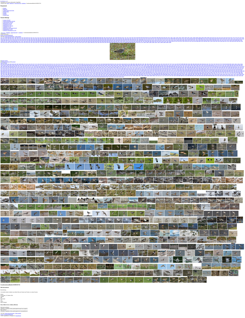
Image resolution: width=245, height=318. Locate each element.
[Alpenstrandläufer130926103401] (151, 83)
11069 (183, 69)
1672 (38, 37)
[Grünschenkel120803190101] (48, 149)
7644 (102, 75)
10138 (76, 66)
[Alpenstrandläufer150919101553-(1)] (13, 90)
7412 (165, 41)
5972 (73, 76)
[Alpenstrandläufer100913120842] (31, 83)
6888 (93, 37)
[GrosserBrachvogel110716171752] (101, 143)
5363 (234, 69)
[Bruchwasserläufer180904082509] (216, 109)
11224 (127, 41)
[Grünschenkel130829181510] (55, 149)
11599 (23, 65)
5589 (151, 67)
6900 (75, 41)
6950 (201, 64)
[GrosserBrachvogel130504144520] (179, 143)
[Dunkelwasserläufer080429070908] (169, 116)
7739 (46, 67)
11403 (110, 66)
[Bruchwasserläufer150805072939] (22, 109)
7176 (65, 75)
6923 (91, 68)
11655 (32, 67)
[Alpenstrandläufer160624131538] (22, 90)
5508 (230, 41)
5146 (149, 38)
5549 (48, 65)
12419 (2, 65)
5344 (136, 68)
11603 (96, 74)
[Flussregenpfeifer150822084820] (83, 123)
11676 (160, 41)
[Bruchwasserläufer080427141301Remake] (197, 103)
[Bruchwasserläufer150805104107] (74, 109)
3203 (119, 71)
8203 (211, 69)
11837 (49, 71)
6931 (76, 40)
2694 (108, 42)
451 (61, 65)
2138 (229, 68)
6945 (103, 40)
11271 (4, 75)
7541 (55, 71)
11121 (150, 40)
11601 (151, 73)
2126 (238, 68)
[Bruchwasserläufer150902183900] (171, 109)
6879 (178, 64)
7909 (172, 38)
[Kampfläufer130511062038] (113, 156)
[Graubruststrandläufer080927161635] (130, 136)
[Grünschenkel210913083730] (212, 149)
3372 (14, 75)
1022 (61, 37)
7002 (186, 66)
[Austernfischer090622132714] (165, 90)
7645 (106, 75)
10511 (153, 72)
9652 (72, 66)
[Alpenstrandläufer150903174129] (230, 83)
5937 (200, 74)
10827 (117, 65)
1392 (13, 38)
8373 (207, 69)
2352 (45, 73)
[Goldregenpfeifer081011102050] (129, 129)
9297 (44, 66)
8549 (104, 64)
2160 (163, 69)
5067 (102, 74)
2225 (225, 69)
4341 (203, 73)
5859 (138, 73)
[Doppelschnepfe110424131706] (132, 116)
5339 (34, 41)
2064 (79, 67)
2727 (34, 64)
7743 (69, 67)
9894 (158, 37)
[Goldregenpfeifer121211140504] (199, 129)
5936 (142, 73)
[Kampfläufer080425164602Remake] (5, 156)
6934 (54, 73)
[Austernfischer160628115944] (136, 96)
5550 (52, 65)
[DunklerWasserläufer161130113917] (207, 116)
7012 (96, 69)
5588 (146, 67)
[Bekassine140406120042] (57, 103)
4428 (6, 37)
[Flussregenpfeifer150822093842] (118, 123)
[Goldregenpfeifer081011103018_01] (138, 129)
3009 (192, 67)
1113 (64, 76)
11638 (94, 73)
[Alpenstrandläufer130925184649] (143, 83)
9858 (140, 40)
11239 (186, 72)
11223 (172, 40)
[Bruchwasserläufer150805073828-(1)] (31, 109)
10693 (151, 75)
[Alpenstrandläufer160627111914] (31, 90)
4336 (180, 73)
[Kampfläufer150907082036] (139, 156)
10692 (145, 75)
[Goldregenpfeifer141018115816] (5, 136)
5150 (167, 38)
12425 (208, 72)
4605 (11, 64)
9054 (205, 74)
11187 (234, 75)
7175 (60, 75)
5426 (24, 72)
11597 (19, 41)
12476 (66, 42)
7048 (135, 37)
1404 (59, 38)
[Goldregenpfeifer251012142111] (60, 136)
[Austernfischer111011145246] (200, 90)
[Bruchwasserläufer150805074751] (48, 109)
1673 (43, 37)
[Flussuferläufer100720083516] (236, 123)
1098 (241, 71)
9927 (167, 37)
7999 (111, 75)
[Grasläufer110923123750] (105, 136)
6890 (98, 37)
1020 (52, 37)
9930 (197, 71)
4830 (158, 69)
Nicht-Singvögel (17, 3)
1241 (64, 69)
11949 (183, 40)
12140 (16, 76)
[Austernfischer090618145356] (156, 90)
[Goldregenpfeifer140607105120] (230, 129)
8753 (241, 66)
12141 (28, 76)
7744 (74, 67)
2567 (135, 38)
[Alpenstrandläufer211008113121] (118, 90)
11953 (205, 40)
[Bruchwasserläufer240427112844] (74, 116)
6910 (135, 74)
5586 (42, 67)
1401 (50, 38)
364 (13, 40)
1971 (131, 66)
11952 (199, 40)
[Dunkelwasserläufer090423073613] (188, 116)
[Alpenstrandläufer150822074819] (177, 83)
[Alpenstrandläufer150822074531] (168, 83)
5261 (33, 75)
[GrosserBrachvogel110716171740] (83, 143)
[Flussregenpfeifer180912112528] (164, 123)
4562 (132, 41)
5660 (157, 73)
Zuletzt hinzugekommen (9, 36)
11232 (183, 65)
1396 (31, 38)
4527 (4, 41)
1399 (41, 38)
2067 (92, 67)
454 (72, 65)
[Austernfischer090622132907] (183, 90)
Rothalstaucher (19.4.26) (8, 25)
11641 (110, 73)
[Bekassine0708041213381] (212, 96)
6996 (158, 66)
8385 (24, 74)
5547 (38, 65)
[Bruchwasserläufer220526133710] (15, 116)
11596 (241, 40)
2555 (238, 37)
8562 (11, 71)
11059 (194, 68)
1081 (54, 68)
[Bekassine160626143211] (109, 103)
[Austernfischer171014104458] (173, 96)
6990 (87, 65)
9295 (96, 38)
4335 (175, 73)
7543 (68, 71)
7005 (73, 69)
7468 (228, 65)
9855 (126, 40)
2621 (216, 40)
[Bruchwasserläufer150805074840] (57, 109)
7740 (56, 67)
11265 (226, 74)
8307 (207, 41)
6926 (107, 37)
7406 (137, 41)
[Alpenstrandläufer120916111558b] (83, 83)
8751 (236, 66)
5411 (131, 68)
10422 (121, 41)
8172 (219, 65)
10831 (42, 72)
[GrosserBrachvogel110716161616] (57, 143)
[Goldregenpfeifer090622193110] (164, 129)
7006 (68, 69)
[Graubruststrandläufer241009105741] (230, 136)
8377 (96, 71)
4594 (15, 42)
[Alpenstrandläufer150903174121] (221, 83)
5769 (2, 76)
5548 (43, 65)
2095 (215, 67)
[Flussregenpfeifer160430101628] (144, 123)
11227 (76, 72)
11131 (77, 73)
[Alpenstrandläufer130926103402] (160, 83)
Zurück (6, 60)
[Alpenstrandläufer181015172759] (78, 90)
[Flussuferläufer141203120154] (32, 129)
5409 (122, 68)
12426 (149, 74)
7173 (230, 73)
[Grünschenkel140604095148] (81, 149)
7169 (212, 73)
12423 (197, 72)
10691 (139, 75)
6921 (82, 68)
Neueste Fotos (6, 15)
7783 (73, 71)
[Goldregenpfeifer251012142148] (70, 136)
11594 (243, 38)
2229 (160, 71)
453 (68, 65)
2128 (8, 69)
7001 (181, 66)
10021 (11, 76)
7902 (51, 75)
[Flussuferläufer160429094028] (93, 129)
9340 (183, 71)
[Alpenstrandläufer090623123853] (22, 83)
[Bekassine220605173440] (187, 103)
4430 (211, 37)
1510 (84, 64)
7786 (223, 72)
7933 (214, 64)
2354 (50, 73)
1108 (38, 76)
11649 (121, 69)
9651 (67, 66)
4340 (198, 73)
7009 (86, 69)
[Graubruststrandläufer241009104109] (191, 136)
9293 (91, 38)
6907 (126, 74)
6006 (121, 74)
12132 (91, 74)
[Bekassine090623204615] (221, 96)
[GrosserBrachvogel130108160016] (153, 143)
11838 (44, 71)
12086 (150, 42)
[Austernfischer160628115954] (144, 96)
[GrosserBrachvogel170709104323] (232, 143)
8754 (6, 67)
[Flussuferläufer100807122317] (14, 129)
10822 (177, 37)
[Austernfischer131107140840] (66, 96)
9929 (192, 71)
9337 (29, 71)
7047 (125, 37)
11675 (225, 40)
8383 (15, 74)
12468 (114, 67)
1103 (19, 72)
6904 (93, 41)
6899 (70, 41)
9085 (112, 41)
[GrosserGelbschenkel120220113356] (33, 149)
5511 (121, 42)
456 (79, 65)
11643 (121, 73)
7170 (217, 73)
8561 (6, 71)
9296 (100, 38)
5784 (144, 66)
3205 (128, 71)
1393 (18, 38)
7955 (78, 71)
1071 (8, 68)
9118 (24, 71)
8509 (144, 37)
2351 (36, 73)
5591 (160, 67)
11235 (164, 72)
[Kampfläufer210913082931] (183, 156)
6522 (193, 41)
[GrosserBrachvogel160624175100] (223, 143)
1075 (27, 68)
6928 (62, 40)
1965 (232, 65)
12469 (108, 67)
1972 (135, 66)
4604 (6, 64)
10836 (183, 37)
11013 (237, 38)
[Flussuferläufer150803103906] (76, 129)
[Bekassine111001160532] (236, 96)
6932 (80, 40)
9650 (63, 66)
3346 (18, 73)
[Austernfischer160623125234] (118, 96)
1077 (36, 68)
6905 (98, 41)
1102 (15, 72)
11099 (156, 65)
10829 (134, 65)
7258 (156, 75)
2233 (236, 71)
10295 (180, 74)
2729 (43, 64)
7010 (91, 69)
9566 (53, 66)
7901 (37, 75)
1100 (6, 72)
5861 (191, 74)
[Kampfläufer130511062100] (122, 156)
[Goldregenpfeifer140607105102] (221, 129)
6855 (53, 40)
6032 (129, 72)
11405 (188, 65)
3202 (114, 71)
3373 (19, 75)
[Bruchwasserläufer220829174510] (44, 116)
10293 (169, 74)
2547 (29, 37)
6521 (188, 41)
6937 (105, 76)
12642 (9, 41)
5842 (198, 69)
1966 (237, 65)
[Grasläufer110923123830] (113, 136)
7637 (69, 75)
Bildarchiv (12, 3)
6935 (96, 76)
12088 (161, 42)
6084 (57, 42)
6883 (196, 64)
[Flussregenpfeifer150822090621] (101, 123)
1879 (75, 64)
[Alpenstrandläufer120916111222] (74, 83)
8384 (20, 74)
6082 (47, 42)
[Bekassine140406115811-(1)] (39, 103)
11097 (145, 65)
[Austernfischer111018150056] (235, 90)
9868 (155, 74)
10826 (111, 65)
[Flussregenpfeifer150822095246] (136, 123)
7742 (65, 67)
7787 (228, 72)
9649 (58, 66)
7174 (235, 73)
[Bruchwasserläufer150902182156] (136, 109)
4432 (215, 37)
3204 (123, 71)
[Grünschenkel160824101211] (185, 149)
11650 (132, 69)
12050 (148, 69)
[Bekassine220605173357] (168, 103)
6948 (117, 40)
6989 (83, 65)
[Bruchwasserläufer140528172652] (5, 109)
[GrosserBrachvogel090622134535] (22, 143)
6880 (182, 64)
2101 (243, 67)
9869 (164, 74)
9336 (125, 75)
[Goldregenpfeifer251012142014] (40, 136)
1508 (80, 64)
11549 (143, 72)
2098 (229, 67)
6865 (57, 40)
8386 (29, 74)
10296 (186, 74)
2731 (52, 64)
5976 (91, 76)
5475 (2, 37)
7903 (56, 75)
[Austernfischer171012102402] (154, 96)
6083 (52, 42)
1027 (75, 37)
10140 (88, 66)
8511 (68, 38)
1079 (45, 68)
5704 (33, 76)
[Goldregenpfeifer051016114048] (112, 129)
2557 (4, 38)
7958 (91, 71)
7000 (177, 66)
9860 (199, 38)
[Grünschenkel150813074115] (107, 149)
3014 (211, 67)
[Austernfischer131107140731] (57, 96)
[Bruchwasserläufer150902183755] (162, 109)
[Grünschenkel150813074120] (125, 149)
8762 (64, 73)
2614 (9, 40)
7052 (110, 76)
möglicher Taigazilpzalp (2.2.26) (9, 30)
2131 (22, 69)
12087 (156, 42)
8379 (111, 72)
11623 (211, 41)
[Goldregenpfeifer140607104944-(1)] (208, 129)
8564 (20, 71)
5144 (140, 38)
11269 (243, 74)
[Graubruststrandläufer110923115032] (155, 136)
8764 (73, 73)
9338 (34, 71)
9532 (127, 64)
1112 (60, 76)
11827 (207, 71)
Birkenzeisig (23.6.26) (7, 23)
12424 (203, 72)
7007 (77, 69)
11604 (106, 74)
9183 (225, 75)
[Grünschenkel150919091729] (160, 149)
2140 (4, 69)
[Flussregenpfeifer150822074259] (39, 123)
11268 (237, 74)
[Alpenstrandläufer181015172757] (68, 90)
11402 (104, 66)
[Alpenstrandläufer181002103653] (59, 90)
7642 (92, 75)
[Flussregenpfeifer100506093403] (226, 116)
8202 (202, 69)
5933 (205, 65)
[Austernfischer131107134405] (31, 96)
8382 (149, 72)
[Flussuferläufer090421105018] (192, 123)
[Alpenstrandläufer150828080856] (203, 83)
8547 (195, 38)
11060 (199, 68)
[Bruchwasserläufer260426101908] (123, 116)
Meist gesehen (18, 36)
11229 (101, 68)
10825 (106, 65)
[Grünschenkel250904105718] (222, 149)
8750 (232, 66)
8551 (113, 64)
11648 (127, 69)
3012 (206, 67)
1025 (66, 37)
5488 (4, 40)
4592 (2, 42)
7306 (15, 37)
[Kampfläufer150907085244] (157, 156)
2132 (27, 69)
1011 (70, 37)
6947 (112, 40)
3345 (13, 73)
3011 (202, 67)
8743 (200, 66)
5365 (29, 72)
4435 (229, 37)
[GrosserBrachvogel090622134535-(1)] (31, 143)
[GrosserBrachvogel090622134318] (5, 143)
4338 (189, 73)
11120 (145, 40)
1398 (36, 38)
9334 (120, 75)
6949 (122, 40)
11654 (26, 67)
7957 (87, 71)
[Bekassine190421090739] (148, 103)
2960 (51, 67)
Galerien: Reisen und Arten (8, 10)
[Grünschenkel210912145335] (202, 149)
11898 (43, 74)
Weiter (2, 63)
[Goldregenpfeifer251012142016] (50, 136)
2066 (88, 67)
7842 (184, 41)
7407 (141, 41)
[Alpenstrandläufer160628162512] (39, 90)
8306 (107, 41)
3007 (183, 67)
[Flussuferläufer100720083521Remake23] (5, 129)
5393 (25, 40)
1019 (47, 37)
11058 (188, 68)
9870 (160, 74)
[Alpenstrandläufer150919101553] (5, 90)
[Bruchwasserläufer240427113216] (103, 116)
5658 (237, 72)
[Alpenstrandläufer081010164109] (5, 83)
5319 (64, 38)
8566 (38, 72)
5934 (193, 69)
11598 (13, 65)
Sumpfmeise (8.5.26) (7, 24)
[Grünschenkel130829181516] (64, 149)
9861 (116, 41)
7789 (27, 73)
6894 (48, 41)
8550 (109, 64)
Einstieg (4, 8)
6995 (154, 66)
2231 (169, 71)
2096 (220, 67)
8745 (209, 66)
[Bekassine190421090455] (129, 103)
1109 (42, 76)
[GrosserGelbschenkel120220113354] (24, 149)
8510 (148, 37)
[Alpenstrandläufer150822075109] (186, 83)
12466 (97, 67)
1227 (220, 40)
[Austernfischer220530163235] (193, 96)
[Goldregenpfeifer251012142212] (79, 136)
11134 (144, 74)
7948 (167, 69)
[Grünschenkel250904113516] (231, 149)
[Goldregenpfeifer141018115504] (238, 129)
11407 (199, 65)
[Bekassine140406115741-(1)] (31, 103)
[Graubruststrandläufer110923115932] (172, 136)
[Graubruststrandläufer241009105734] (220, 136)
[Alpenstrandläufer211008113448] (147, 90)
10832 (48, 72)
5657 (110, 71)
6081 (43, 42)
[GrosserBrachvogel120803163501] (136, 143)
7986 (239, 73)
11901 (59, 74)
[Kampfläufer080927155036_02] (60, 156)
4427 (11, 37)
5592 (165, 67)
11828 (213, 71)
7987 (2, 74)
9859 (228, 64)
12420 (7, 65)
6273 (174, 41)
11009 (110, 38)
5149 (163, 38)
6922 (86, 68)
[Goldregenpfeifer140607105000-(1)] (214, 129)
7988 (6, 74)
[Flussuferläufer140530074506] (23, 129)
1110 (51, 76)
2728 (38, 64)
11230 (107, 68)
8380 (134, 72)
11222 (166, 40)
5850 (221, 41)
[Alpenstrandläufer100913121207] (39, 83)
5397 (168, 64)
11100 (162, 65)
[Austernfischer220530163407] (203, 96)
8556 (163, 68)
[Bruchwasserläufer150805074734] (39, 109)
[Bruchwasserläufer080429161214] (207, 103)
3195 (221, 69)
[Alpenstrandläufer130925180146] (101, 83)
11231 (112, 68)
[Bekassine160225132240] (92, 103)
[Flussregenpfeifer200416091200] (173, 123)
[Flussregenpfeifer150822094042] (127, 123)
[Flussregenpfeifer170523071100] (154, 123)
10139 (82, 66)
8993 (34, 74)
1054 (155, 64)
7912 (185, 38)
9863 (132, 64)
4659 (210, 65)
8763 (68, 73)
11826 (202, 71)
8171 (214, 65)
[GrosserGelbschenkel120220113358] (42, 149)
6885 (89, 37)
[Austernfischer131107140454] (48, 96)
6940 (116, 37)
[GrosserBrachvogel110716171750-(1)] (92, 143)
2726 (29, 64)
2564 (130, 38)
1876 (66, 64)
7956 (82, 71)
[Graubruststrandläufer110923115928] (163, 136)
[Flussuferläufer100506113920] (210, 123)
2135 (41, 69)
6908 (130, 74)
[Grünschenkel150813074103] (99, 149)
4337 (184, 73)
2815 (57, 65)
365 (17, 40)
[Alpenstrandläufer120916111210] (66, 83)
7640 (83, 75)
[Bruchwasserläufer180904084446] (226, 109)
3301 (120, 72)
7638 (74, 75)
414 (88, 64)
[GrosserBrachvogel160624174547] (197, 143)
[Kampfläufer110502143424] (86, 156)
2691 (94, 42)
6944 (99, 40)
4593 (6, 42)
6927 (112, 37)
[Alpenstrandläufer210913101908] (88, 90)
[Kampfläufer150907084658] (148, 156)
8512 (73, 38)
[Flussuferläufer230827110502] (102, 129)
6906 (103, 41)
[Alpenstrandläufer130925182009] (127, 83)
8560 (2, 71)
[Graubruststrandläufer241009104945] (201, 136)
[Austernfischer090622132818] (174, 90)
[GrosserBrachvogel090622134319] (13, 143)
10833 (54, 72)
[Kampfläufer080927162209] (78, 156)
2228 (156, 71)
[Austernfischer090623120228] (191, 90)
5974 (82, 76)
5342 (173, 64)
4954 (218, 71)
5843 (115, 72)
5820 (188, 69)
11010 (116, 38)
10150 (221, 38)
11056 (177, 68)
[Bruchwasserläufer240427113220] (113, 116)
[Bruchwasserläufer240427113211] (94, 116)
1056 (164, 64)
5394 (24, 42)
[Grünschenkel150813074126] (134, 149)
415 (92, 64)
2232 (174, 71)
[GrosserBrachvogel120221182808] (118, 143)
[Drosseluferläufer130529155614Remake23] (150, 116)
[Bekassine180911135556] (119, 103)
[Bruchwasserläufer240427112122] (64, 116)
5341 (38, 42)
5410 (127, 68)
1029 (79, 37)
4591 (240, 41)
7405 (29, 41)
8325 (35, 66)
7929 (202, 41)
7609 (81, 74)
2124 (219, 68)
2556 (243, 37)
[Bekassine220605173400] (178, 103)
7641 (88, 75)
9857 (135, 40)
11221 (161, 40)
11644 (127, 73)
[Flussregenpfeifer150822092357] (109, 123)
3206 (133, 71)
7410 (155, 41)
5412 (140, 68)
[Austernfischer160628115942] (127, 96)
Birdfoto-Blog (6, 11)
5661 (161, 73)
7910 (176, 38)
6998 (167, 66)
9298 (49, 66)
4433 (220, 37)
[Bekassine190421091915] (158, 103)
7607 (4, 73)
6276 (26, 66)
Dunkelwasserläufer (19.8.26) (9, 21)
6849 (197, 41)
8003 (202, 75)
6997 (163, 66)
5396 (34, 42)
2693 (103, 42)
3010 (197, 67)
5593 (169, 67)
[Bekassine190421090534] (138, 103)
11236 (170, 72)
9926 (162, 37)
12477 (71, 42)
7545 (232, 71)
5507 (226, 41)
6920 (77, 68)
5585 (37, 67)
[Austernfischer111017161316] (226, 90)
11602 (85, 74)
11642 (116, 73)
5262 (42, 75)
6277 (30, 66)
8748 (223, 66)
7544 (64, 71)
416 (95, 64)
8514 (82, 38)
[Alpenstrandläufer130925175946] (92, 83)
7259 (170, 75)
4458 (126, 38)
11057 (183, 68)
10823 (233, 64)
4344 (24, 75)
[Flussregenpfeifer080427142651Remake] (217, 116)
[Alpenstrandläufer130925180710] (118, 83)
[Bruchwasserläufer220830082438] (54, 116)
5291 (17, 66)
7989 (11, 74)
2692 (98, 42)
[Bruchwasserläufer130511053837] (233, 103)
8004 (207, 75)
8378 (106, 72)
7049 (130, 37)
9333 (115, 75)
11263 (210, 74)
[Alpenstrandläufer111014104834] (48, 83)
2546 (24, 37)
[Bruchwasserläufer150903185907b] (188, 109)
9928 (188, 71)
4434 (224, 37)
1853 (20, 42)
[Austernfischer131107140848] (74, 96)
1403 (54, 38)
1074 (22, 68)
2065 (83, 67)
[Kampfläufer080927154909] (51, 156)
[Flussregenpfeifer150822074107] (31, 123)
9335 (129, 75)
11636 (83, 73)
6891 (102, 37)
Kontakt (4, 12)
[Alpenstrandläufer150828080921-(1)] (212, 83)
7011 (100, 69)
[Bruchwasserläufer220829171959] (35, 116)
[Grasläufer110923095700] (97, 136)
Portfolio (5, 14)
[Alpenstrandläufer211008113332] (137, 90)
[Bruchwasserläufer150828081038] (83, 109)
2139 (233, 68)
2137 (50, 69)
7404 (25, 41)
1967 (242, 65)
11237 (175, 72)
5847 (121, 38)
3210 (146, 71)
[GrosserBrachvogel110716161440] (39, 143)
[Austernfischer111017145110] (209, 90)
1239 (54, 69)
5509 (235, 41)
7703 (234, 37)
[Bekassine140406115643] (5, 103)
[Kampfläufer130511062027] (104, 156)
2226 (230, 69)
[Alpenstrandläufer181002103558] (49, 90)
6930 (71, 40)
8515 (86, 38)
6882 (191, 64)
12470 (119, 67)
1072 (13, 68)
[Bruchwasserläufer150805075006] (66, 109)
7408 (146, 41)
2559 (8, 38)
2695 (112, 42)
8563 (15, 71)
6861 (30, 40)
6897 (61, 41)
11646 (105, 69)
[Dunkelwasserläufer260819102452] (197, 116)
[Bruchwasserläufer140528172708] (13, 109)
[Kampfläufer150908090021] (165, 156)
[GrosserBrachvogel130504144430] (162, 143)
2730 (47, 64)
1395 (27, 38)
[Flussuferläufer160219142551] (84, 129)
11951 (194, 40)
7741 (60, 67)
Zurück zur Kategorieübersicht (7, 35)
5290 (11, 42)
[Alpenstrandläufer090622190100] (13, 83)
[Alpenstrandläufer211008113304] (127, 90)
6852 (34, 40)
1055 (159, 64)
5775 (140, 66)
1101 (11, 72)
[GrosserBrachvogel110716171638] (66, 143)
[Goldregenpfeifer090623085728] (173, 129)
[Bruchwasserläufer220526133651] (5, 116)
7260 (175, 75)
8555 (159, 68)
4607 (15, 64)
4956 (227, 71)
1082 (59, 68)
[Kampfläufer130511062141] (130, 156)
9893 (153, 37)
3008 (188, 67)
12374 (65, 74)
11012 (232, 38)
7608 (8, 73)
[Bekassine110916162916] (230, 96)
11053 (93, 66)
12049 (142, 69)
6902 (84, 41)
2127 (242, 68)
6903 (89, 41)
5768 (196, 74)
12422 (87, 72)
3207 (137, 71)
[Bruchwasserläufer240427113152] (84, 116)
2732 (57, 64)
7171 (221, 73)
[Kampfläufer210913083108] (193, 156)
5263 (46, 75)
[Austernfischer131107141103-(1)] (92, 96)
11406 (194, 65)
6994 (149, 66)
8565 (33, 72)
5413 (145, 68)
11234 (159, 72)
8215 (166, 73)
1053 (100, 64)
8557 (168, 68)
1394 (22, 38)
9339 (179, 71)
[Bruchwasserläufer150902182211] (144, 109)
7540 (216, 69)
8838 (14, 41)
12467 (103, 67)
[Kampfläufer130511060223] (93, 156)
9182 (221, 75)
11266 (221, 74)
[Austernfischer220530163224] (183, 96)
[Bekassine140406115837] (48, 103)
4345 (28, 75)
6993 (101, 65)
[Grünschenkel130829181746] (72, 149)
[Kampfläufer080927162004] (69, 156)
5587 (142, 67)
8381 (138, 72)
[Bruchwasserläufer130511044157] (224, 103)
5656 (105, 71)
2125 (224, 68)
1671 (34, 37)
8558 (173, 68)
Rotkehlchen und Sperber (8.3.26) (10, 28)
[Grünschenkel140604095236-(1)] (90, 149)
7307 (20, 37)
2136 (45, 69)
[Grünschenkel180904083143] (192, 149)
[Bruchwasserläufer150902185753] (179, 109)
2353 (41, 73)
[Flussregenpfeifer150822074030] (22, 123)
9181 (216, 75)
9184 (230, 75)
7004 (195, 66)
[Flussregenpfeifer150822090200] (92, 123)
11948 (177, 40)
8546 (190, 38)
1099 (2, 72)
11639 (99, 73)
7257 (161, 75)
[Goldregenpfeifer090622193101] (155, 129)
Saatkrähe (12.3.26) (7, 27)
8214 (97, 72)
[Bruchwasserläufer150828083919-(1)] (109, 109)
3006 (179, 67)
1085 (73, 68)
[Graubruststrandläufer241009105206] (211, 136)
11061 (205, 68)
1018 (47, 76)
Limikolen (24, 3)
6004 (125, 72)
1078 (41, 68)
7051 (210, 64)
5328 (21, 40)
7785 (218, 72)
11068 (177, 69)
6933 (85, 40)
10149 (215, 38)
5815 (217, 41)
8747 (218, 66)
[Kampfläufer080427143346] (33, 156)
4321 (102, 72)
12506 (22, 76)
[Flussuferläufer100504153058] (201, 123)
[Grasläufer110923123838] (121, 136)
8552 (118, 64)
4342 (207, 73)
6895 (52, 41)
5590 (156, 67)
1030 (84, 37)
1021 (57, 37)
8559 (239, 69)
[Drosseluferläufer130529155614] (141, 116)
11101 (167, 65)
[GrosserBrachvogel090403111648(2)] (239, 136)
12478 (77, 42)
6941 (121, 37)
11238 (181, 72)
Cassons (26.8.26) (6, 20)
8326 (40, 66)
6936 (101, 76)
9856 (131, 40)
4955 (223, 71)
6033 (116, 74)
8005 (211, 75)
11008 (105, 38)
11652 (15, 67)
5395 (29, 42)
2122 (210, 68)
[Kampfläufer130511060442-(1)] (98, 156)
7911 (181, 38)
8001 (193, 75)
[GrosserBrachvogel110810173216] (109, 143)
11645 (132, 73)
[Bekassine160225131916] (66, 103)
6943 (94, 40)
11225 (65, 72)
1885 (150, 64)
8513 (77, 38)
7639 (79, 75)
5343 (118, 68)
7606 (241, 72)
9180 (122, 64)
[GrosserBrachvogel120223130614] (127, 143)
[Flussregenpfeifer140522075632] (5, 123)
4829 (153, 69)
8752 (2, 67)
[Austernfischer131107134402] (22, 96)
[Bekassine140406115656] (13, 103)
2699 (131, 42)
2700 (135, 42)
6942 (89, 40)
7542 (59, 71)
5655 (101, 71)
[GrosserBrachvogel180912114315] (15, 149)
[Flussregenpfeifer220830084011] (183, 123)
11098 (151, 65)
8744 (204, 66)
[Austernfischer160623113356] (109, 96)
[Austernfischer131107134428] (39, 96)
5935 (232, 72)
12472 (131, 67)
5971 (69, 76)
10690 (134, 75)
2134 (36, 69)
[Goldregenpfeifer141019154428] (22, 136)
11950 (188, 40)
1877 (70, 64)
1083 (64, 68)
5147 (153, 38)
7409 (150, 41)
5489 (236, 40)
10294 (174, 74)
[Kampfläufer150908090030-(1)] (174, 156)
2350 (31, 73)
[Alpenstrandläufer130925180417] (109, 83)
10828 (123, 65)
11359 (99, 66)
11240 (192, 72)
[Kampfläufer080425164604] (14, 156)
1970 (126, 66)
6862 (39, 40)
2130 (18, 69)
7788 (22, 73)
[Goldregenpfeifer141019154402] (13, 136)
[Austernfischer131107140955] (83, 96)
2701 (140, 42)
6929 (67, 40)
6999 (172, 66)
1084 (68, 68)
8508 (139, 37)
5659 (147, 73)
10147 (204, 38)
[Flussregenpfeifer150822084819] (74, 123)
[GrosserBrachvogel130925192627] (188, 143)
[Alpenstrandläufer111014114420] (57, 83)
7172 (226, 73)
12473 (136, 67)
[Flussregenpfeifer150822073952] (13, 123)
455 (75, 65)
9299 (11, 67)
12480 (88, 42)
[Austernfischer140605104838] (101, 96)
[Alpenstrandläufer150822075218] (195, 83)
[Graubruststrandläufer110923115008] (148, 136)
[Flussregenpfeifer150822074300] (48, 123)
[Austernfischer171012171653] (164, 96)
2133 (31, 69)
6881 (187, 64)
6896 (57, 41)
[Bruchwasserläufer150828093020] (118, 109)
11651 (110, 69)
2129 (13, 69)
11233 (120, 76)
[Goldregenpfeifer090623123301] (181, 129)
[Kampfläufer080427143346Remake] (42, 156)
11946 (121, 66)
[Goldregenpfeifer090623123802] (190, 129)
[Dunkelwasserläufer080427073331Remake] (160, 116)
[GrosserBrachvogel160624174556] (214, 143)
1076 (31, 68)
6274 (179, 41)
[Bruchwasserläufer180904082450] (206, 109)
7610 (76, 74)
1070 (4, 68)
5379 (165, 75)
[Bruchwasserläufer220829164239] (25, 116)
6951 (205, 64)
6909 (139, 74)
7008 (82, 69)
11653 (21, 67)
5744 (138, 69)
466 (13, 66)
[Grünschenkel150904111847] (151, 149)
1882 (145, 64)
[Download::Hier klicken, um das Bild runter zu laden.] (12, 61)
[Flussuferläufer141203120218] (41, 129)
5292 (21, 66)
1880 (136, 64)
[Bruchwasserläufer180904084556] (236, 109)
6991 (92, 65)
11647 (116, 69)
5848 (179, 75)
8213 (92, 72)
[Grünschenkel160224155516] (168, 149)
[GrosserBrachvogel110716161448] (48, 143)
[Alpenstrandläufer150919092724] (238, 83)
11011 (226, 38)
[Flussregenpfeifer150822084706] (66, 123)
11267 (232, 74)
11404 (115, 66)
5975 (87, 76)
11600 (33, 65)
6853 (44, 40)
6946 (108, 40)
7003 (190, 66)
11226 (70, 72)
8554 (154, 68)
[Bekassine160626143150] (101, 103)
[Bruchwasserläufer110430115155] (215, 103)
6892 (38, 41)
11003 (38, 71)
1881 (141, 64)
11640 (105, 73)
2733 (61, 64)
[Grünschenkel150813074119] (116, 149)
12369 (70, 74)
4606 (20, 64)
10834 (59, 72)
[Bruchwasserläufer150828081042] (92, 109)
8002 (198, 75)
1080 (50, 68)
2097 (224, 67)
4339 (194, 73)
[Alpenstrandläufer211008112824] (108, 90)
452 (64, 65)
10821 (171, 37)
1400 (45, 38)
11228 (96, 68)
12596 (210, 40)
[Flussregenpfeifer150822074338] (57, 123)
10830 (128, 65)
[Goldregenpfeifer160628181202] (31, 136)
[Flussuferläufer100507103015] (227, 123)
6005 (112, 74)
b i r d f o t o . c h (4, 1)
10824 (238, 64)
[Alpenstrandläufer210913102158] (98, 90)
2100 (238, 67)
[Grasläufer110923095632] (89, 136)
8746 (213, 66)
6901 (80, 41)
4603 (2, 64)
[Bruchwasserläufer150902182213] (153, 109)
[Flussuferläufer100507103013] (219, 123)
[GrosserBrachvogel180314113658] (5, 149)
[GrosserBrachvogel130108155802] (144, 143)
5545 (18, 65)
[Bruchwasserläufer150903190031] (197, 109)
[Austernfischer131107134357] (13, 96)
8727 (219, 64)
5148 (158, 38)
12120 (172, 69)
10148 (209, 38)
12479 (83, 42)
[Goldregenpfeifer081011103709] (147, 129)
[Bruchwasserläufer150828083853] (101, 109)
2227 (151, 71)
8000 (188, 75)
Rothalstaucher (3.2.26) (8, 29)
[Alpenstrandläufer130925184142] (136, 83)
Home (8, 3)
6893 (43, 41)
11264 (215, 74)
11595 (230, 40)
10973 (139, 65)
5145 (144, 38)
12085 (144, 42)
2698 (126, 42)
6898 (66, 41)
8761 (59, 73)
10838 (194, 37)
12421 (81, 72)
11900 (54, 74)
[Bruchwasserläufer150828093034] (127, 109)
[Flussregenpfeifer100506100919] (235, 116)
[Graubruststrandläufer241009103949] (181, 136)
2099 (234, 67)
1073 (18, 68)
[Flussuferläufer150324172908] (67, 129)
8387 (10, 75)
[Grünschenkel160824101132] (178, 149)
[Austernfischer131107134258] (5, 96)
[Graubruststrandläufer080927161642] (139, 136)
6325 (184, 75)
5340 (170, 41)
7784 (214, 72)
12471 (125, 67)
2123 (215, 68)
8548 (61, 42)
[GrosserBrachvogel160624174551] (206, 143)
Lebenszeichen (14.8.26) (8, 22)
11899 (48, 74)
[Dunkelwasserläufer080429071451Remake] (179, 116)
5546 (28, 65)
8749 (227, 66)
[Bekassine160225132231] (83, 103)
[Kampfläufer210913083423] (203, 156)
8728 (224, 64)
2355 (171, 73)
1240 (59, 69)
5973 (78, 76)
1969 (8, 66)
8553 (150, 68)
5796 (240, 75)
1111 (55, 76)
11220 (155, 40)
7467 (223, 65)
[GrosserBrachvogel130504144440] (171, 143)
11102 (172, 65)
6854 (48, 40)
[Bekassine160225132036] (74, 103)
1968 (4, 66)
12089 (167, 42)
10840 (205, 37)
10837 (188, 37)
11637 (88, 73)
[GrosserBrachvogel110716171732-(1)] (74, 143)
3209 (142, 71)
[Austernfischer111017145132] (217, 90)
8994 (38, 74)
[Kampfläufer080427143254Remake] (24, 156)
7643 (97, 75)
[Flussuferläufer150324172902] (58, 129)
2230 (165, 71)
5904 (6, 76)
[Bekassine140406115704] (22, 103)
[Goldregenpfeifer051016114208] (120, 129)
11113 (114, 76)
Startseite (8, 32)
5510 (117, 42)
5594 (174, 67)
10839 (199, 37)
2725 (24, 64)
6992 (97, 65)
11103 (178, 65)
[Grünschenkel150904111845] (142, 149)
